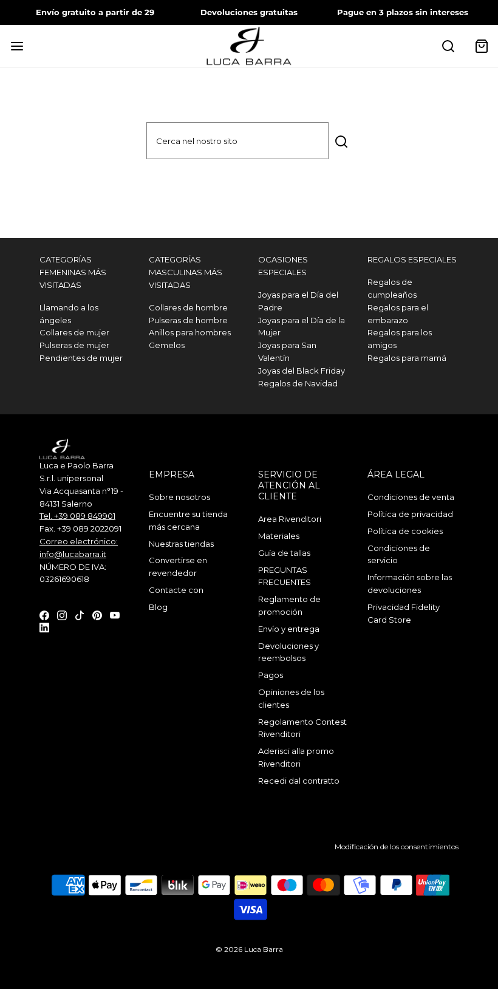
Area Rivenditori (289, 519)
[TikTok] (79, 614)
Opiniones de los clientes (291, 698)
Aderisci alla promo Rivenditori (296, 757)
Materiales (278, 536)
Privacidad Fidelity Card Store (403, 613)
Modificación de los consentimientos (397, 846)
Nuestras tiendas (181, 544)
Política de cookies (405, 531)
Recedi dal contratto (298, 780)
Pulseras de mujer (74, 345)
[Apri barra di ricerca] (448, 46)
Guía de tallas (284, 553)
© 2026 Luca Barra (249, 949)
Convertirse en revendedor (178, 566)
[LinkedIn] (44, 627)
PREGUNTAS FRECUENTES (284, 576)
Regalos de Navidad (298, 383)
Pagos (270, 675)
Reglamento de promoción (289, 605)
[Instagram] (62, 614)
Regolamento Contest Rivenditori (302, 728)
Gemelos (167, 345)
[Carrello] (481, 46)
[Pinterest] (97, 614)
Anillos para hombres (190, 332)
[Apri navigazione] (16, 46)
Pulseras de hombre (188, 320)
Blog (158, 607)
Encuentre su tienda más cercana (188, 520)
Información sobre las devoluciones (409, 583)
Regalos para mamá (406, 358)
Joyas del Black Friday (301, 370)
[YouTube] (115, 614)
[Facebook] (44, 614)
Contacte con (176, 590)
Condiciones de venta (410, 497)
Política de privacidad (410, 514)
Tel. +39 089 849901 (77, 516)
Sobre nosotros (179, 497)
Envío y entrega (288, 629)
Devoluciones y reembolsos (288, 652)
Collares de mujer (74, 332)
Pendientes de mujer (81, 358)
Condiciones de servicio (398, 554)
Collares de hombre (188, 307)
